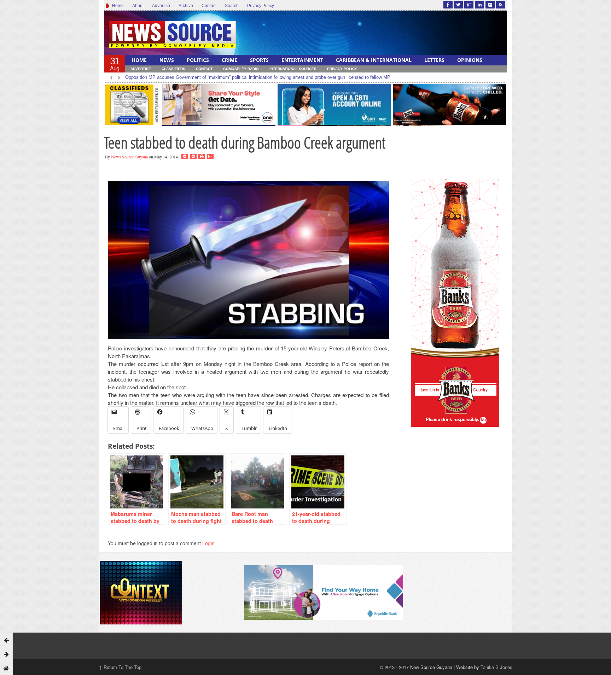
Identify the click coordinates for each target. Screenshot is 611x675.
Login (208, 543)
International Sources (292, 69)
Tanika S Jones (496, 667)
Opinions (469, 60)
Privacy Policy (260, 5)
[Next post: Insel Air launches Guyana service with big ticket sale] (6, 654)
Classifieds (173, 69)
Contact (209, 5)
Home (117, 5)
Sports (259, 60)
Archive (186, 5)
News (166, 60)
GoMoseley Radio (241, 69)
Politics (198, 60)
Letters (434, 60)
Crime (229, 60)
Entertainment (302, 60)
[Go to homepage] (6, 668)
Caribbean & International (374, 60)
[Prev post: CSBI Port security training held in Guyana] (6, 640)
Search (232, 5)
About (138, 5)
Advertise (161, 5)
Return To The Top (120, 667)
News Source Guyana (129, 156)
